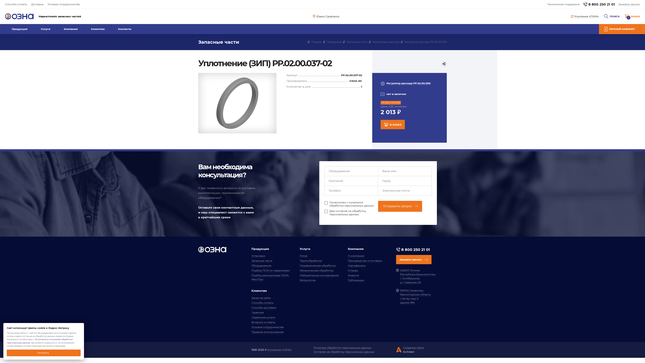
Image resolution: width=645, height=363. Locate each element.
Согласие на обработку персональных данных (343, 351)
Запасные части (261, 260)
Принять (43, 353)
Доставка (37, 4)
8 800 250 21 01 (601, 4)
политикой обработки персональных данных (351, 204)
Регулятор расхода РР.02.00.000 (408, 83)
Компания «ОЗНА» (279, 349)
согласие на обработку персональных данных (347, 212)
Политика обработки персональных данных (342, 347)
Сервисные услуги (263, 317)
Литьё (303, 255)
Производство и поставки (365, 260)
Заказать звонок (629, 4)
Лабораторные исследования (319, 275)
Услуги (45, 29)
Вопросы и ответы (263, 322)
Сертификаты (357, 265)
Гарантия (257, 312)
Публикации (356, 280)
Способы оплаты (16, 4)
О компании (356, 255)
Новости (353, 275)
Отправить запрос (397, 206)
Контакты (124, 29)
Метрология (308, 280)
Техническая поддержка (563, 4)
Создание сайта (413, 347)
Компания (71, 29)
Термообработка (311, 260)
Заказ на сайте (261, 297)
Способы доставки (263, 307)
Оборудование (261, 265)
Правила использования (267, 332)
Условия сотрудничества (64, 4)
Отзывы (353, 270)
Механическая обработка (316, 270)
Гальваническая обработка (318, 265)
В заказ (395, 124)
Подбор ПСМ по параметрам (270, 270)
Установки (258, 255)
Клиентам (98, 29)
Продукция (19, 29)
